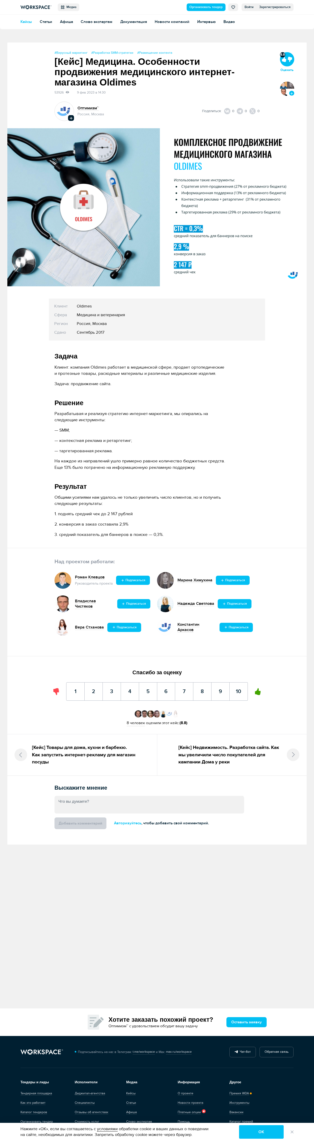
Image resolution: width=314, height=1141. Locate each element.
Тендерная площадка (36, 1093)
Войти (249, 7)
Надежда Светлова (195, 603)
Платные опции (189, 1112)
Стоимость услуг (87, 1122)
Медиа (71, 7)
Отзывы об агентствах (91, 1112)
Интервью (206, 22)
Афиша (66, 22)
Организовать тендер (206, 7)
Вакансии (236, 1112)
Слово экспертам (96, 22)
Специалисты (85, 1103)
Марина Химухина (194, 580)
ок (261, 1132)
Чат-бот (244, 1052)
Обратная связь (276, 1052)
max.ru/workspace (179, 1052)
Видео (229, 22)
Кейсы (26, 22)
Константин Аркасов (188, 627)
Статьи (46, 22)
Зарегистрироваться (275, 7)
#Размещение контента (154, 53)
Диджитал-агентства (90, 1093)
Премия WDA (239, 1093)
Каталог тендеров (33, 1112)
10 (239, 688)
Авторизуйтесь (127, 823)
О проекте (185, 1093)
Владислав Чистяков (85, 604)
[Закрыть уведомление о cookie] (292, 1132)
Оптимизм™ (88, 108)
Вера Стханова (89, 627)
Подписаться (135, 580)
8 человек (136, 723)
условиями (107, 1129)
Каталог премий (241, 1122)
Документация (133, 22)
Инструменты (239, 1103)
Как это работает (33, 1103)
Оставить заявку (246, 1022)
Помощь (184, 1122)
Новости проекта (190, 1103)
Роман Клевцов (90, 577)
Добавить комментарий (80, 823)
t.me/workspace (144, 1052)
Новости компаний (172, 22)
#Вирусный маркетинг (71, 53)
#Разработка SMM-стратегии (112, 53)
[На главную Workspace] (41, 1052)
